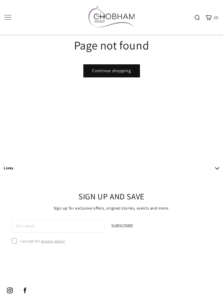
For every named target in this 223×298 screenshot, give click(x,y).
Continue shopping (111, 70)
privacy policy (53, 241)
